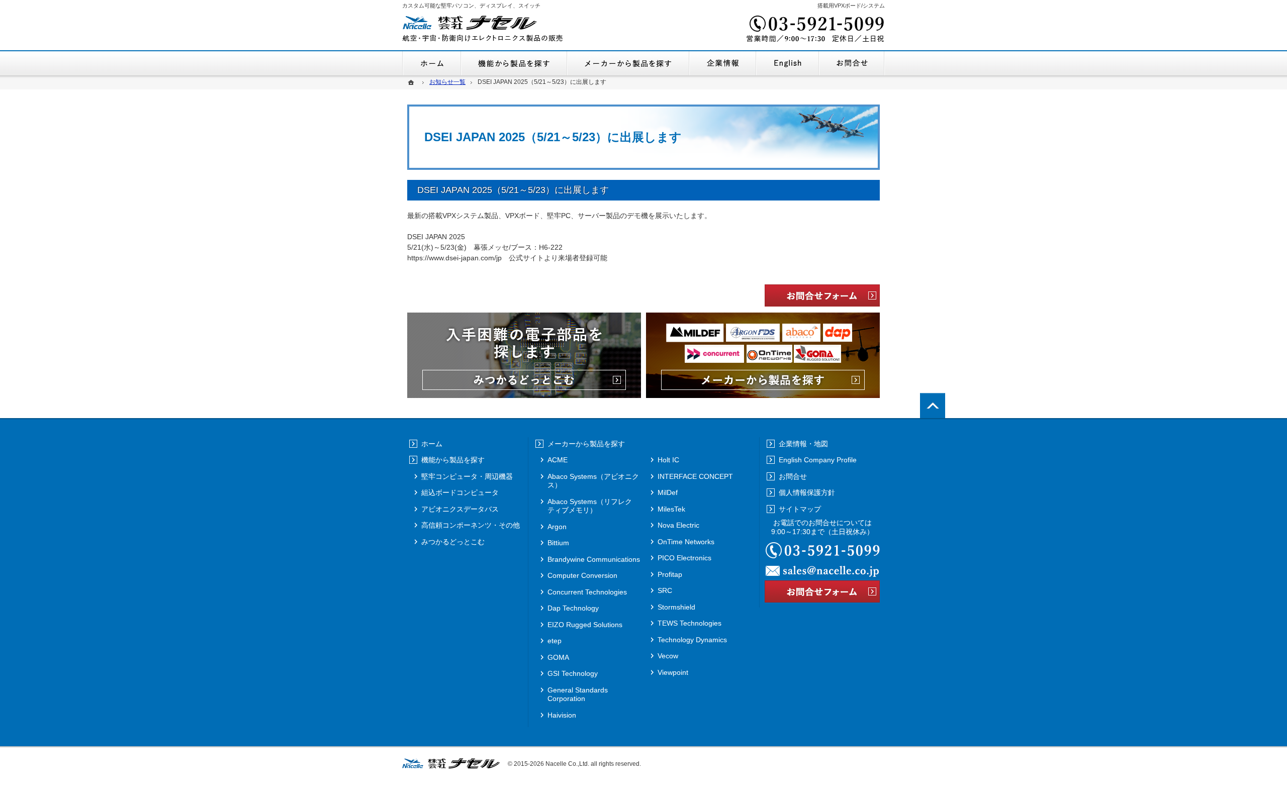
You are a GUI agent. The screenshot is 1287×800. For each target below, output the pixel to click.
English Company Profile (787, 63)
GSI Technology (572, 673)
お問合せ (852, 63)
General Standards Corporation (577, 694)
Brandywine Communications (593, 559)
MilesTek (671, 509)
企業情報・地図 (722, 63)
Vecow (668, 656)
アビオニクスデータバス (460, 509)
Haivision (561, 715)
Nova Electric (678, 525)
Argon (557, 527)
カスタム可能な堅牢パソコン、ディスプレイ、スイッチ (471, 6)
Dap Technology (573, 608)
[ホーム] (412, 82)
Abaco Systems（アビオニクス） (593, 480)
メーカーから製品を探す (628, 63)
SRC (665, 590)
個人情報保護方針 (807, 492)
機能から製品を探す (514, 63)
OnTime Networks (686, 542)
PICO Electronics (684, 558)
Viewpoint (673, 672)
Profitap (670, 574)
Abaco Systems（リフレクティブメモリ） (589, 506)
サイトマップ (800, 509)
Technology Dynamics (692, 640)
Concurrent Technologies (587, 592)
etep (554, 641)
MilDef (668, 492)
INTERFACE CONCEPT (695, 476)
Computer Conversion (582, 575)
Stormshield (676, 607)
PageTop (932, 405)
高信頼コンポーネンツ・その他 (470, 525)
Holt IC (668, 460)
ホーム (431, 63)
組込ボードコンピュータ (460, 492)
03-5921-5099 (814, 30)
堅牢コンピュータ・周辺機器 (467, 476)
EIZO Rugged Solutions (584, 625)
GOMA (558, 657)
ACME (557, 460)
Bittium (558, 543)
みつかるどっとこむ (453, 542)
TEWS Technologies (689, 623)
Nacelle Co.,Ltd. (567, 763)
